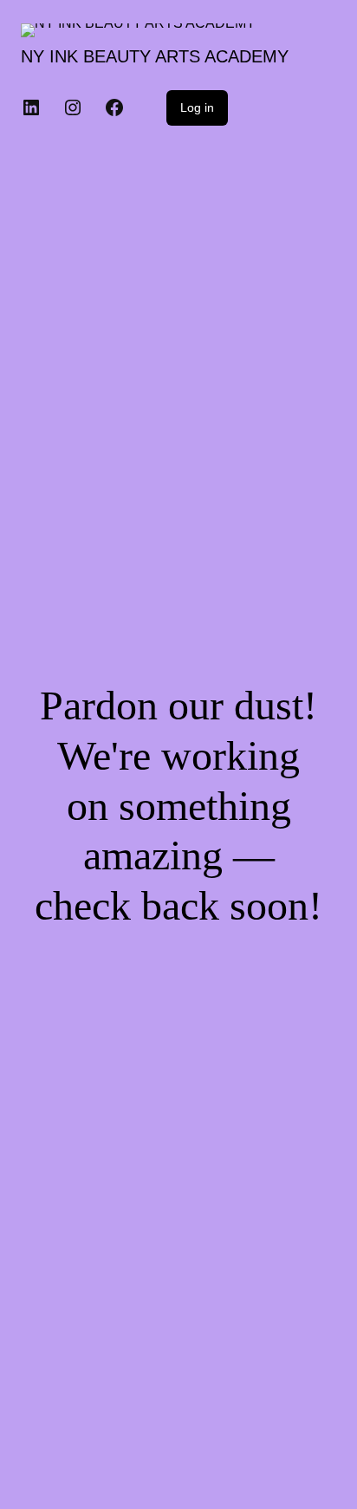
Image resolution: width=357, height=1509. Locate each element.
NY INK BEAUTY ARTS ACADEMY (155, 56)
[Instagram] (72, 107)
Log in (197, 107)
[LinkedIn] (31, 107)
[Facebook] (114, 107)
